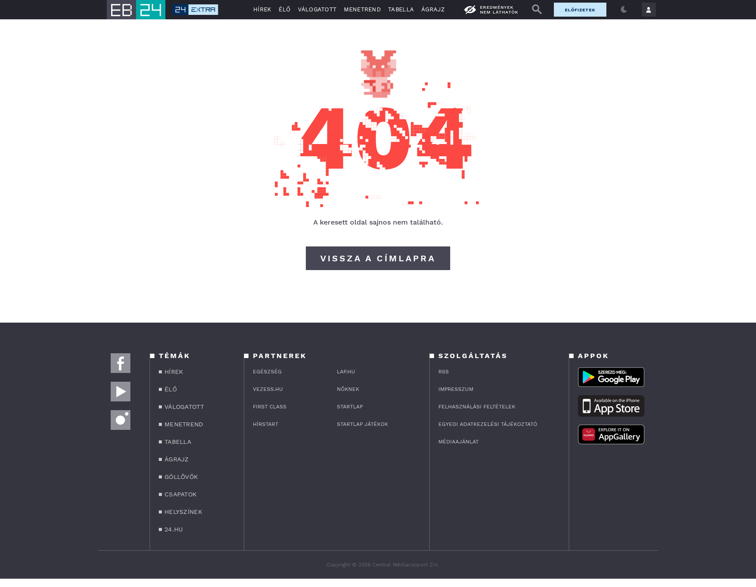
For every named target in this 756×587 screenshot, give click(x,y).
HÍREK (262, 9)
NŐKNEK (348, 389)
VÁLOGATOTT (317, 9)
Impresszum (455, 389)
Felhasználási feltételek (476, 407)
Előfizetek (580, 9)
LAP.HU (346, 372)
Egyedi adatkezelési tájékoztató (487, 424)
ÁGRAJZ (432, 9)
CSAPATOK (180, 494)
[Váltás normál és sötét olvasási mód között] (624, 9)
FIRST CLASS (270, 407)
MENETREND (362, 9)
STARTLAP (350, 407)
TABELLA (401, 9)
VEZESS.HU (268, 389)
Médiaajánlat (458, 442)
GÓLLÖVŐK (181, 476)
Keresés (537, 9)
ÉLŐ (284, 9)
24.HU (173, 529)
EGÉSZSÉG (267, 372)
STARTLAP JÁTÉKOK (362, 424)
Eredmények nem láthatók (499, 9)
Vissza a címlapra (378, 258)
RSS (443, 372)
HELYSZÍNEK (183, 511)
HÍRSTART (265, 424)
